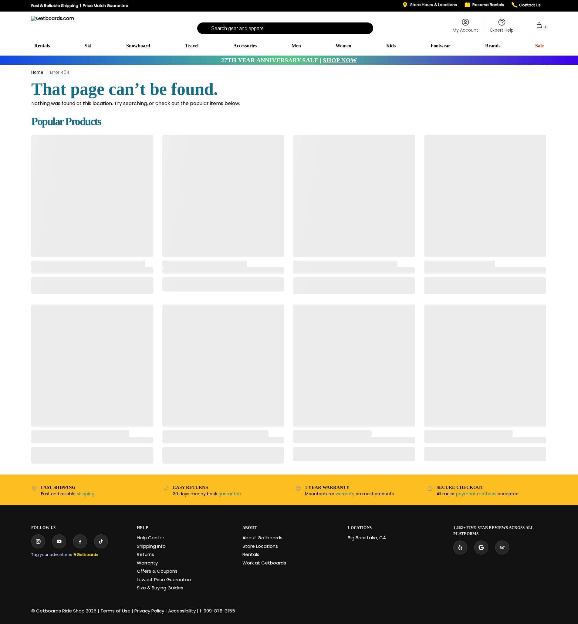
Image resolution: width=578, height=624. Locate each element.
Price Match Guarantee (105, 6)
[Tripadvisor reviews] (502, 547)
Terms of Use (115, 611)
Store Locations (260, 546)
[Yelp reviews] (460, 547)
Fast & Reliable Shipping (54, 6)
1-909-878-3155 (217, 611)
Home (37, 72)
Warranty (147, 563)
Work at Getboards (264, 563)
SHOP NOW (340, 60)
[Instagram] (38, 541)
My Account (465, 30)
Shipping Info (151, 546)
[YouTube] (59, 541)
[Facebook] (80, 541)
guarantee (229, 494)
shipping (85, 494)
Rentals (250, 554)
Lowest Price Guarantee (164, 579)
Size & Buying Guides (160, 588)
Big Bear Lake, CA (367, 537)
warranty (345, 494)
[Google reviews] (481, 547)
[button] (536, 25)
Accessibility (182, 611)
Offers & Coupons (157, 571)
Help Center (150, 537)
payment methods (476, 494)
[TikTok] (101, 541)
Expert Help (502, 30)
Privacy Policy (149, 611)
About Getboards (262, 537)
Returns (145, 554)
